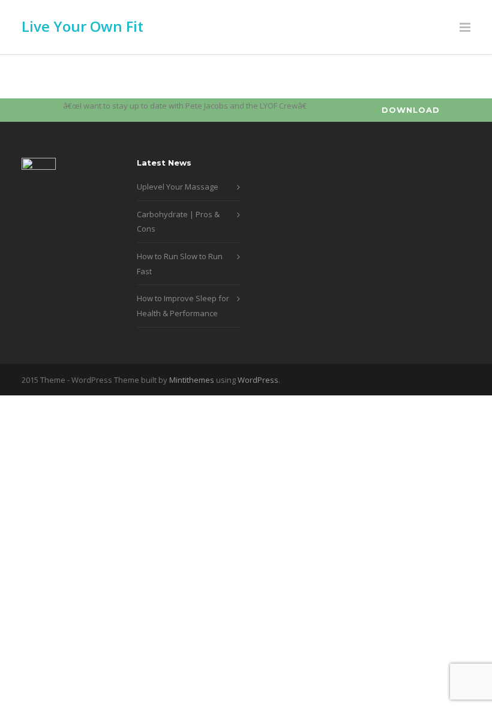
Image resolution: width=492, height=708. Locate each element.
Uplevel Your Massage (177, 186)
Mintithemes (191, 379)
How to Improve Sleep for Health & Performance (183, 306)
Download (411, 110)
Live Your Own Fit (82, 26)
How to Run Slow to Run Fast (180, 264)
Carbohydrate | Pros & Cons (178, 222)
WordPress (258, 379)
